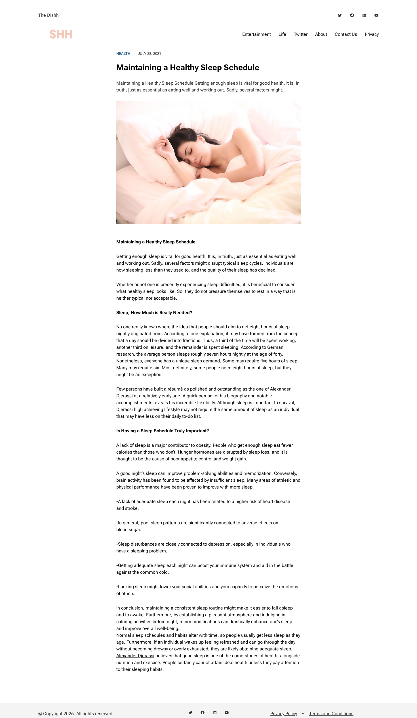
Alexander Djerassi (135, 655)
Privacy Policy (283, 713)
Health (123, 53)
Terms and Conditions (331, 713)
